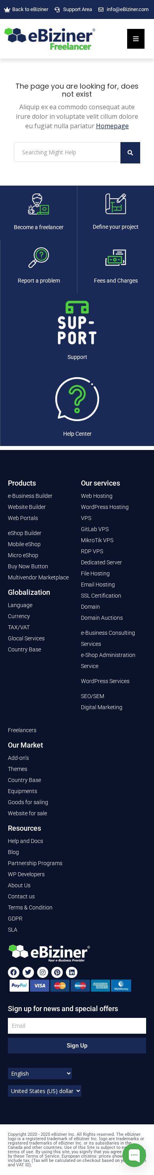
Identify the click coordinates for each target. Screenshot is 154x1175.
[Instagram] (43, 972)
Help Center (77, 434)
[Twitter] (28, 972)
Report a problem (39, 280)
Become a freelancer (39, 227)
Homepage (112, 125)
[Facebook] (13, 972)
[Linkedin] (71, 972)
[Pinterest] (57, 972)
